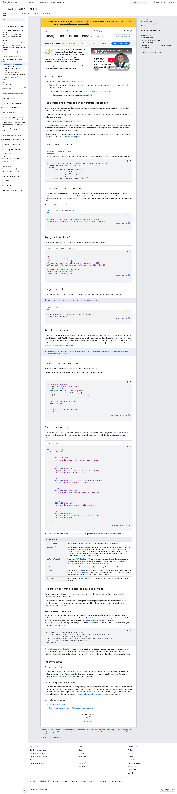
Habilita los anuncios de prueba (70, 137)
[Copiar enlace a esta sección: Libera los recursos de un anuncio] (84, 363)
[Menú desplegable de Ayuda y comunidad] (66, 2)
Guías (4, 13)
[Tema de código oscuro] (127, 161)
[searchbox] (13, 19)
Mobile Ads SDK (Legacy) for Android (19, 9)
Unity (93, 43)
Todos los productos (116, 781)
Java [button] (48, 210)
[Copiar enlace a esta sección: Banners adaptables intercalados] (78, 682)
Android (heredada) (120, 43)
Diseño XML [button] (51, 151)
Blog (80, 750)
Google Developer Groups (38, 753)
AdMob (14, 2)
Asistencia (46, 13)
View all (130, 773)
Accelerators (34, 760)
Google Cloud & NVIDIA (37, 763)
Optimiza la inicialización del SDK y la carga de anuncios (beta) (71, 708)
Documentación (30, 2)
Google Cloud (132, 766)
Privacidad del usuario (57, 704)
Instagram (82, 756)
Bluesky (81, 753)
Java (89, 91)
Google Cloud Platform (88, 781)
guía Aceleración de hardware (63, 649)
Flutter (104, 43)
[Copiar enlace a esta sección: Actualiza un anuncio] (70, 330)
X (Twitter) (82, 763)
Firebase (131, 756)
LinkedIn (81, 760)
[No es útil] (130, 30)
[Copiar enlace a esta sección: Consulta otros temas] (67, 700)
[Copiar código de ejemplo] (130, 161)
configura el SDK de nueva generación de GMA (74, 24)
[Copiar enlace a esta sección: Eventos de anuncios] (70, 427)
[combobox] (140, 2)
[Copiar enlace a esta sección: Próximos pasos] (64, 662)
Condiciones (34, 790)
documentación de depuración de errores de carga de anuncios (87, 563)
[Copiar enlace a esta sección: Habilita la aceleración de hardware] (73, 611)
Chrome (130, 753)
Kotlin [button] (56, 210)
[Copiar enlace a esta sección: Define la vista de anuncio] (75, 145)
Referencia (14, 13)
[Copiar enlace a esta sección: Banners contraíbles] (66, 667)
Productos (60, 31)
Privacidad (43, 790)
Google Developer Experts (38, 756)
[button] (13, 61)
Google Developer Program (38, 750)
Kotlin (94, 91)
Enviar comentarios (123, 36)
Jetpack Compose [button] (64, 151)
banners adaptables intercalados (89, 694)
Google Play (132, 770)
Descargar (25, 13)
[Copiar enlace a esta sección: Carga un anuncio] (66, 289)
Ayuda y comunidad (57, 2)
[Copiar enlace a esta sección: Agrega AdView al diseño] (74, 237)
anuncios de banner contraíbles (64, 676)
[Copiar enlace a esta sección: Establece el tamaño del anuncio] (83, 188)
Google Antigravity (134, 763)
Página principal (49, 31)
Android (72, 43)
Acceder (172, 2)
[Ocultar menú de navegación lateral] (25, 790)
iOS (83, 43)
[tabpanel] (88, 168)
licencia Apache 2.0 (53, 732)
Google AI (103, 781)
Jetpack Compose (104, 91)
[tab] (51, 151)
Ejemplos (43, 2)
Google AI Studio (133, 760)
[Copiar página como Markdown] (98, 36)
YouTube (82, 766)
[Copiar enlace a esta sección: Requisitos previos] (67, 76)
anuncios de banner (64, 49)
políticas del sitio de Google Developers (97, 732)
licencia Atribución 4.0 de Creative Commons (100, 730)
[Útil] (127, 30)
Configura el (65, 81)
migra (56, 24)
